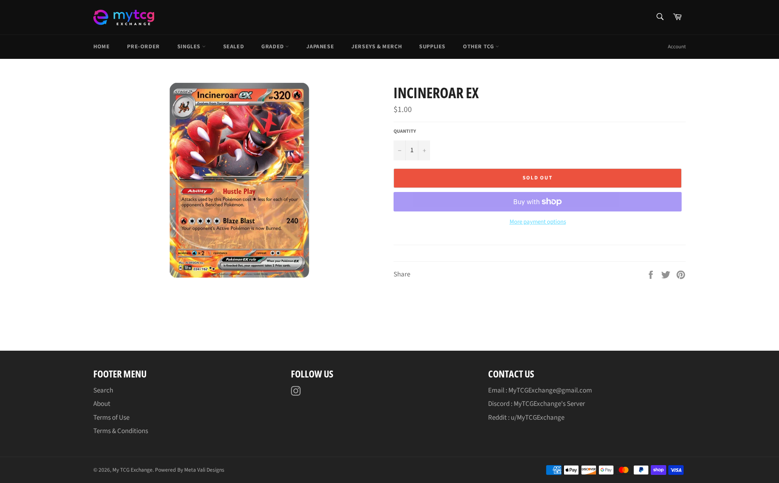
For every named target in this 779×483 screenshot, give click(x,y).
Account (677, 46)
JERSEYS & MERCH (376, 47)
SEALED (233, 47)
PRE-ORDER (143, 47)
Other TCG (479, 47)
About (101, 404)
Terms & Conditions (120, 431)
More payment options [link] (538, 222)
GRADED (273, 47)
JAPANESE (320, 47)
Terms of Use (111, 418)
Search (103, 390)
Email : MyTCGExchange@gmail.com (540, 390)
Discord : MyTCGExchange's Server (536, 404)
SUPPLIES (432, 47)
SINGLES (189, 47)
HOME (101, 47)
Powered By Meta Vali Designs (189, 470)
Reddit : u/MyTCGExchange (526, 418)
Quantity (405, 131)
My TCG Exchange (132, 470)
